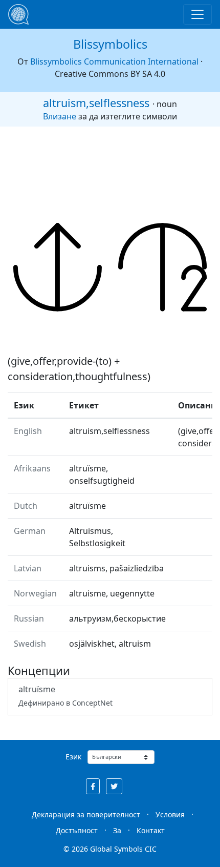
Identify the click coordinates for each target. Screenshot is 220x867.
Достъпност (77, 830)
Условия (170, 814)
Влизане (59, 116)
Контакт (151, 830)
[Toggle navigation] (197, 14)
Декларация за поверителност (86, 814)
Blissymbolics (110, 44)
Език (73, 756)
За (117, 830)
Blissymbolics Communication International (114, 61)
